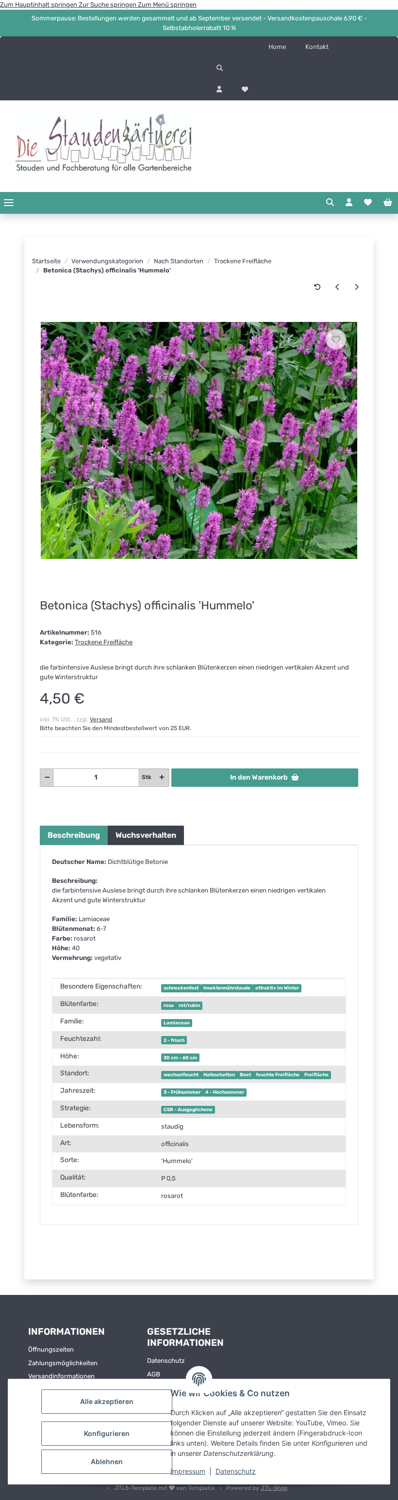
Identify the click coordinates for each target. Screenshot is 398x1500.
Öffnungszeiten (51, 1349)
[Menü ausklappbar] (8, 203)
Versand (101, 719)
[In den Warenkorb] (47, 316)
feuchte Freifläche (277, 1074)
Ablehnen (107, 1461)
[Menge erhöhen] (162, 777)
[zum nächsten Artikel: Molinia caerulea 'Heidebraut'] (356, 287)
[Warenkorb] (388, 202)
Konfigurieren (107, 1433)
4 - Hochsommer (224, 1092)
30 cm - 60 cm (180, 1057)
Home (277, 46)
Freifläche (316, 1074)
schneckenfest (181, 987)
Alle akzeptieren (106, 1401)
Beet (245, 1074)
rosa (169, 1005)
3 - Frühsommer (182, 1092)
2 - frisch (174, 1040)
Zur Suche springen (108, 4)
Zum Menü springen (167, 4)
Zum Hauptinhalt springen (39, 4)
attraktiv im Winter (277, 987)
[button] (298, 68)
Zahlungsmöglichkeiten (63, 1363)
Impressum (187, 1471)
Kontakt (317, 46)
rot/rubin (189, 1005)
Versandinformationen (61, 1376)
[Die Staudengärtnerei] (103, 146)
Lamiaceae (177, 1022)
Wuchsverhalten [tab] (146, 835)
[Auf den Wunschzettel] (336, 339)
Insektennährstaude (226, 987)
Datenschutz (236, 1471)
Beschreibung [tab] (74, 835)
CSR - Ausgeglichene (188, 1109)
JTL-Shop (274, 1487)
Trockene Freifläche (104, 642)
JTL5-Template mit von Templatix (165, 1487)
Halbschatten (219, 1074)
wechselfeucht (181, 1074)
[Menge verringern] (47, 777)
